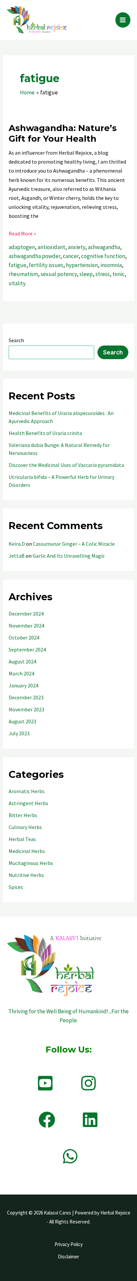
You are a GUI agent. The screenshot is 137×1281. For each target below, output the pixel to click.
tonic (118, 274)
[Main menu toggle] (123, 20)
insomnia (111, 265)
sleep (86, 274)
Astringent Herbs (28, 803)
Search (16, 340)
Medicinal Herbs (27, 851)
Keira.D (17, 543)
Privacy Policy (69, 1244)
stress (102, 274)
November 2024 (26, 625)
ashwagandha (104, 247)
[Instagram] (88, 1083)
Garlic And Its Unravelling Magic (69, 555)
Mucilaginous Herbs (31, 863)
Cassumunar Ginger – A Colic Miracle (74, 543)
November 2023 (26, 709)
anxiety (76, 247)
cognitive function (103, 256)
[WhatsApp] (70, 1156)
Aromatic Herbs (27, 791)
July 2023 (19, 733)
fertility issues (46, 265)
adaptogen (22, 247)
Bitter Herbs (23, 815)
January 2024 (23, 685)
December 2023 (26, 697)
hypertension (82, 265)
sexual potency (59, 274)
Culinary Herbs (25, 827)
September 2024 (27, 649)
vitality (17, 283)
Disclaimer (68, 1256)
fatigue (17, 265)
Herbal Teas (22, 839)
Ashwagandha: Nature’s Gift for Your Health (63, 133)
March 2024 (21, 673)
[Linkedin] (90, 1119)
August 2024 (22, 661)
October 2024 (24, 637)
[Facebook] (47, 1119)
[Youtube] (45, 1083)
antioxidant (51, 247)
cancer (70, 256)
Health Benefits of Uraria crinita (45, 433)
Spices (16, 887)
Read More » (22, 234)
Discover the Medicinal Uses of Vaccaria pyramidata (66, 465)
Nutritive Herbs (26, 875)
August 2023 (22, 721)
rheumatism (23, 274)
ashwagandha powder (34, 256)
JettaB (17, 555)
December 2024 (26, 613)
